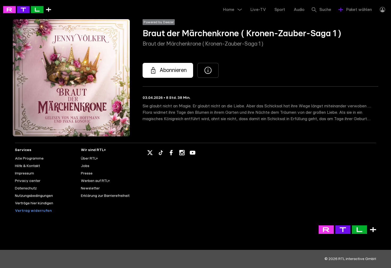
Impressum (24, 173)
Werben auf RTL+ (95, 181)
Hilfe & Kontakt (27, 166)
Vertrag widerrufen (33, 211)
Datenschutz (26, 188)
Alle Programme (29, 158)
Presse (87, 173)
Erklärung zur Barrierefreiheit (105, 196)
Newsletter (90, 188)
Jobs (85, 166)
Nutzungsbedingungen (34, 196)
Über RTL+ (89, 158)
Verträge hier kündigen (34, 203)
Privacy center (27, 181)
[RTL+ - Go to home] (27, 9)
